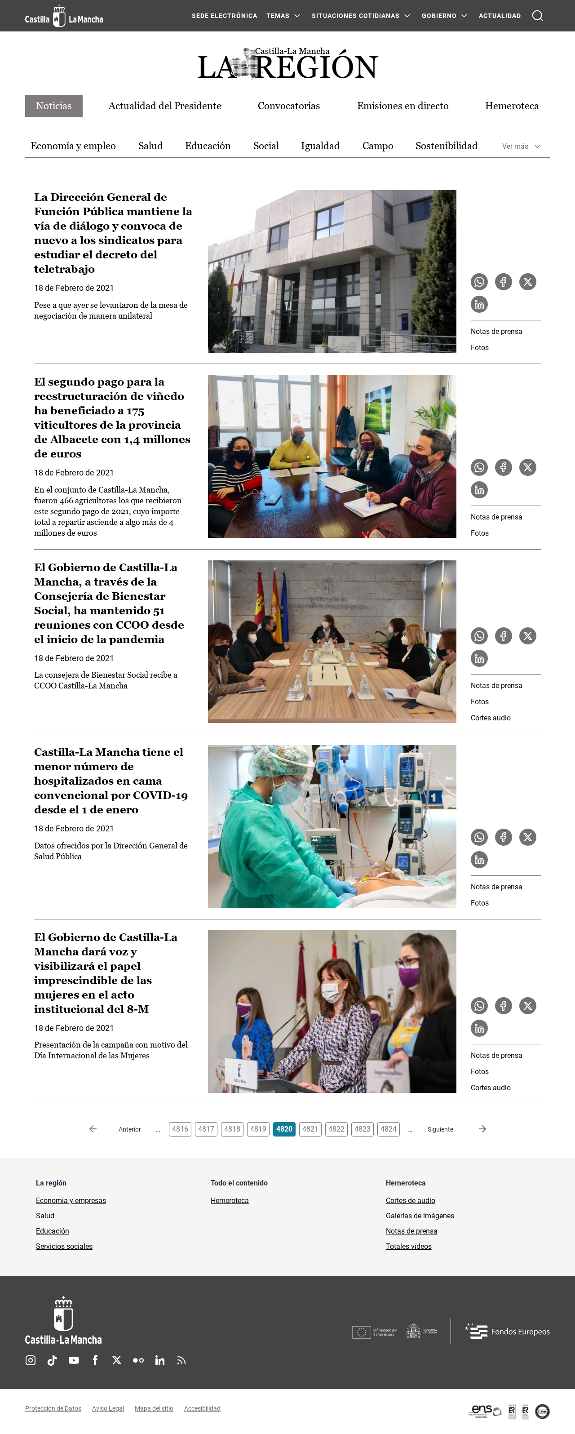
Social (266, 145)
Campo (378, 145)
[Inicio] (147, 1320)
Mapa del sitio (154, 1408)
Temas (278, 15)
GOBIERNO (439, 15)
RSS (181, 1360)
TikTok (52, 1360)
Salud (150, 145)
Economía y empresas (71, 1200)
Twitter (117, 1360)
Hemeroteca (512, 105)
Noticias (54, 105)
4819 (258, 1129)
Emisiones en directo (403, 105)
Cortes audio (491, 718)
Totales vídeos (409, 1246)
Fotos (480, 347)
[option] (73, 146)
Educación (208, 145)
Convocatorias (289, 105)
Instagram (30, 1360)
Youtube (73, 1360)
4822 (336, 1129)
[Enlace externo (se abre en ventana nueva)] (508, 1411)
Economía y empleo (73, 145)
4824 (388, 1129)
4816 (180, 1129)
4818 (232, 1129)
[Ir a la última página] (475, 1129)
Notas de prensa (496, 331)
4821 (310, 1129)
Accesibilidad (202, 1408)
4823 (362, 1129)
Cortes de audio (410, 1200)
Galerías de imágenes (420, 1216)
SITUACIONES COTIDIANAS (356, 15)
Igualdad (320, 145)
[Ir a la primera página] (100, 1129)
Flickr (138, 1360)
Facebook (95, 1360)
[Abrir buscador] (538, 16)
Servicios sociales (64, 1246)
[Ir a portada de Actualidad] (287, 66)
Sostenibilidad (447, 145)
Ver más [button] (515, 146)
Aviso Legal (108, 1408)
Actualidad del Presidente (165, 105)
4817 (206, 1129)
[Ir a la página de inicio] (64, 15)
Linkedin (160, 1360)
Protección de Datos (53, 1408)
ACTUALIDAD (500, 15)
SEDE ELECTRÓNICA (224, 15)
